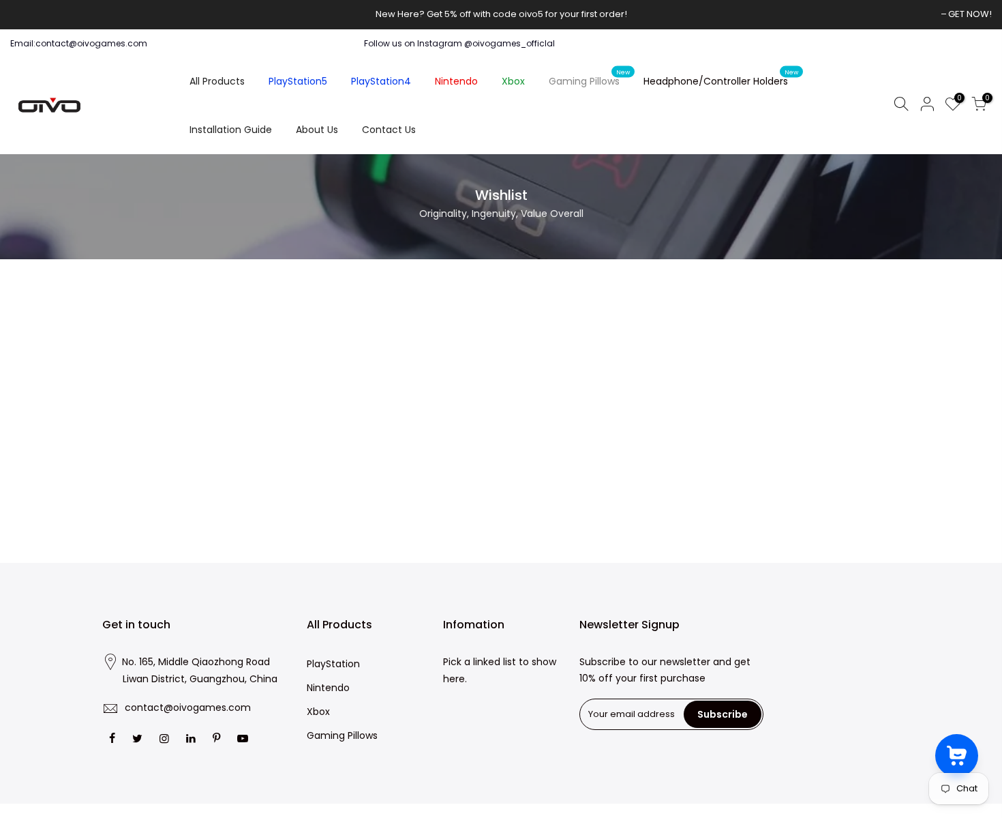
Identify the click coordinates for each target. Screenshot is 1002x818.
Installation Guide (230, 129)
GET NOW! (970, 14)
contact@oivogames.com (188, 707)
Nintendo (456, 81)
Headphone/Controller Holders (721, 78)
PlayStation (333, 664)
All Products (217, 81)
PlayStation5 (298, 81)
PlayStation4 (381, 81)
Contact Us (389, 129)
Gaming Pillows (590, 78)
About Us (317, 129)
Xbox (513, 81)
